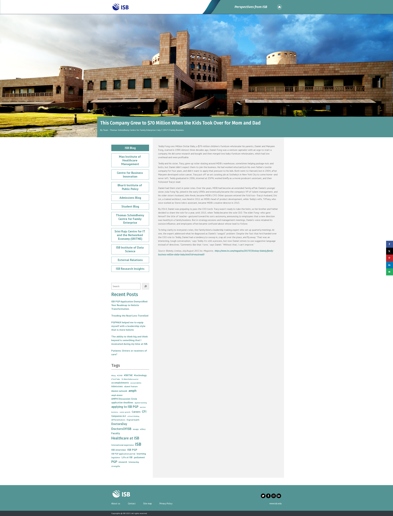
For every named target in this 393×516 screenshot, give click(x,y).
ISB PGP (132, 449)
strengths (115, 466)
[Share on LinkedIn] (389, 264)
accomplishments (120, 382)
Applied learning (141, 403)
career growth (125, 412)
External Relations (130, 260)
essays (136, 429)
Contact (132, 503)
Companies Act (118, 416)
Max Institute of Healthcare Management (130, 160)
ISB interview (118, 449)
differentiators (118, 420)
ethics (143, 429)
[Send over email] (389, 271)
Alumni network (119, 390)
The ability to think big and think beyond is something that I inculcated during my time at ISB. (129, 340)
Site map (147, 503)
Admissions (117, 386)
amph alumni (117, 395)
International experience (122, 445)
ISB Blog (130, 148)
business (114, 412)
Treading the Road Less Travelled (129, 315)
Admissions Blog (130, 198)
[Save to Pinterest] (389, 258)
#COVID (120, 375)
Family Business (176, 130)
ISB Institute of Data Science (130, 249)
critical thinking (133, 416)
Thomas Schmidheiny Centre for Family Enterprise (130, 219)
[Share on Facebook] (389, 244)
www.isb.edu (275, 503)
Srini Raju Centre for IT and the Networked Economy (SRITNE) (130, 235)
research (123, 462)
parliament (139, 457)
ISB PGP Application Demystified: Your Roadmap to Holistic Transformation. (129, 305)
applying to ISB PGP (124, 407)
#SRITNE (128, 375)
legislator (115, 457)
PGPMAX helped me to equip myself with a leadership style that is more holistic (128, 326)
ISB (138, 444)
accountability (135, 383)
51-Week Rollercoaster (129, 379)
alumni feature (131, 386)
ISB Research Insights (130, 269)
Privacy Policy (166, 503)
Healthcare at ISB (125, 438)
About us (115, 503)
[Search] (145, 286)
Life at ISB (127, 457)
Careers (136, 411)
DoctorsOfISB (121, 429)
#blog (113, 375)
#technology (140, 375)
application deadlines (122, 402)
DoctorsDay (119, 424)
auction (143, 407)
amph (132, 390)
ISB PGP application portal (123, 454)
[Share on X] (389, 251)
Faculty (115, 433)
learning (141, 453)
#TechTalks (115, 379)
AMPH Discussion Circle (124, 398)
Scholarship (133, 462)
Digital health (133, 420)
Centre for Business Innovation (130, 174)
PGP (114, 461)
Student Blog (130, 206)
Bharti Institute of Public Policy (130, 187)
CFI (144, 411)
